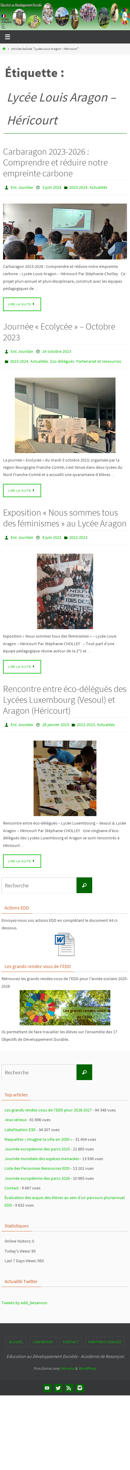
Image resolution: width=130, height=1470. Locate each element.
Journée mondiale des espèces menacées (42, 1151)
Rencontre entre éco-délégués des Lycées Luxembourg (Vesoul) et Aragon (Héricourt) (64, 693)
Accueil (16, 1335)
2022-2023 (78, 533)
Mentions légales (104, 1335)
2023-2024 (78, 187)
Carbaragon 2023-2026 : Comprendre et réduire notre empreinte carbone (55, 162)
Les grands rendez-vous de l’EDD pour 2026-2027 (48, 1103)
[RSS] (69, 1381)
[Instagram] (80, 1381)
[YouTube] (47, 1381)
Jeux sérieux (16, 1112)
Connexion (43, 1335)
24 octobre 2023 (56, 349)
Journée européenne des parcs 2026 (37, 1171)
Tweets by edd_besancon (24, 1295)
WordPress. (87, 1361)
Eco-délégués (62, 358)
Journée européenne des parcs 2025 (37, 1142)
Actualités (98, 187)
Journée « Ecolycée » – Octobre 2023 (59, 330)
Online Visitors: (18, 1234)
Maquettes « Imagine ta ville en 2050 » (38, 1132)
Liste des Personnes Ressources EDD (37, 1161)
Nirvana (67, 1361)
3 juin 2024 (51, 187)
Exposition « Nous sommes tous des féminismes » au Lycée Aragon (65, 513)
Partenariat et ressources (98, 358)
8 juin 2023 (51, 533)
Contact (12, 1181)
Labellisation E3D (20, 1122)
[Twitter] (58, 1381)
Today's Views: (18, 1244)
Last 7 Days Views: (21, 1253)
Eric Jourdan (22, 187)
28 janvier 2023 (55, 718)
